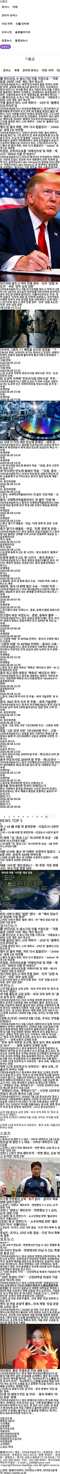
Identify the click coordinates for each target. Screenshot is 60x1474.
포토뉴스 (7, 40)
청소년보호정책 (8, 1436)
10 (46, 816)
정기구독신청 (7, 1428)
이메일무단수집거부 (11, 1439)
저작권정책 (6, 1441)
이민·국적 (7, 23)
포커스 (5, 7)
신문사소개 (6, 1418)
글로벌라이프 (22, 32)
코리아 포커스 (10, 15)
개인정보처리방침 (9, 1434)
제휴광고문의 (7, 1421)
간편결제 (5, 1426)
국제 (15, 7)
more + (4, 1136)
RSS (10, 1446)
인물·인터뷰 (22, 23)
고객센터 (5, 1444)
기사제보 (5, 1423)
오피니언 (7, 32)
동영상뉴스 (21, 40)
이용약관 (5, 1431)
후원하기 (5, 46)
